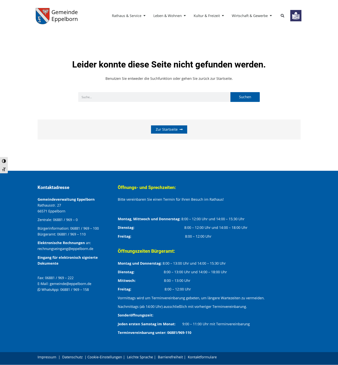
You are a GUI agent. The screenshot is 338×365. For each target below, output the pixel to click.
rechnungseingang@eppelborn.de (65, 248)
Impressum (47, 357)
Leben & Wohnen (167, 15)
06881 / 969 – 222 (59, 277)
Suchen (245, 96)
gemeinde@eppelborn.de (70, 283)
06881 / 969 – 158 (74, 289)
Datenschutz (73, 357)
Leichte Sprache (140, 357)
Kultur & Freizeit (207, 15)
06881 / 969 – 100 (84, 228)
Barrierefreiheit (170, 357)
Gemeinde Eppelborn (64, 15)
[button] (282, 16)
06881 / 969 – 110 (71, 234)
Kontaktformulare (202, 357)
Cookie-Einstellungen (104, 357)
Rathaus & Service (126, 15)
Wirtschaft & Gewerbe (250, 15)
